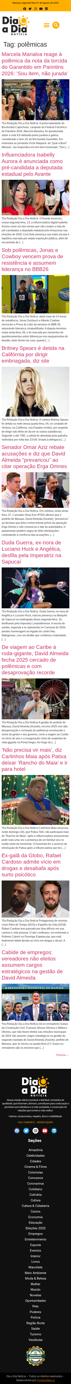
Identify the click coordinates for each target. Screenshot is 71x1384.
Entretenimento (35, 1239)
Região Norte (35, 1323)
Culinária (35, 1195)
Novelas (35, 1295)
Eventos (35, 1250)
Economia (35, 1217)
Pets (35, 1306)
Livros (35, 1262)
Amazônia (36, 1150)
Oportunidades (35, 1301)
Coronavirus (35, 1183)
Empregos (35, 1234)
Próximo (62, 1055)
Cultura (35, 1200)
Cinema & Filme (35, 1167)
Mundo (35, 1289)
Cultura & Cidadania (35, 1206)
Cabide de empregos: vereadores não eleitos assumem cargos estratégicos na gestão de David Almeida (32, 965)
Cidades (35, 1161)
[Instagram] (35, 8)
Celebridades (35, 1156)
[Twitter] (30, 8)
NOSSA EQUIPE (45, 1122)
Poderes (35, 1312)
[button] (46, 25)
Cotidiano (35, 1189)
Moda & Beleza (35, 1278)
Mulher (35, 1284)
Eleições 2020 (36, 1228)
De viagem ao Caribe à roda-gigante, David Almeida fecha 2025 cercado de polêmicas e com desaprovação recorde (35, 660)
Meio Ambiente (35, 1273)
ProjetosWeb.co (46, 1380)
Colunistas (35, 1172)
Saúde (35, 1328)
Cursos (35, 1211)
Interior (35, 1256)
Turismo (35, 1334)
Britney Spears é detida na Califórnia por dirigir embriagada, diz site (33, 354)
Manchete (35, 1267)
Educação (35, 1222)
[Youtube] (40, 8)
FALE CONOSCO (26, 1122)
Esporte (35, 1245)
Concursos (35, 1178)
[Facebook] (24, 8)
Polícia (35, 1317)
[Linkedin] (46, 8)
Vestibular (36, 1340)
